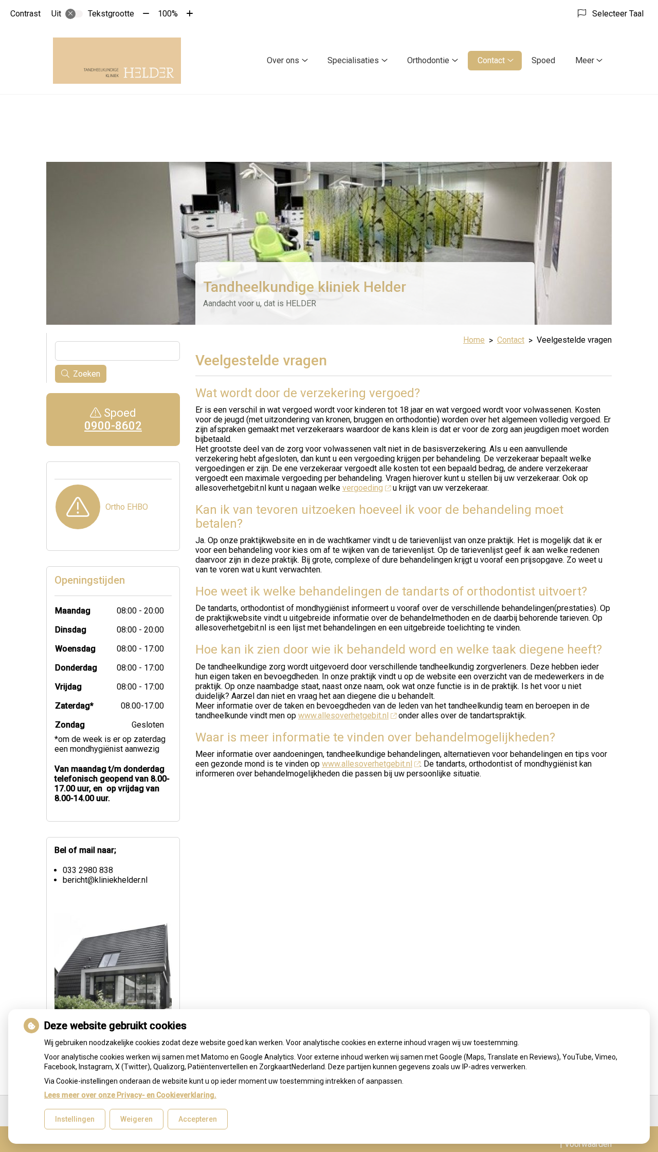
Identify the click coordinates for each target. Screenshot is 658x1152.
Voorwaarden (588, 1144)
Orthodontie (428, 60)
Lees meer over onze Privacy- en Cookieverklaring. (130, 1095)
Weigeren (136, 1119)
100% (168, 13)
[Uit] (74, 13)
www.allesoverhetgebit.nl (343, 715)
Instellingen (75, 1119)
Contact (491, 60)
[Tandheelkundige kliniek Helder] (117, 61)
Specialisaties (353, 60)
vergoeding (362, 488)
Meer (584, 60)
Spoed (543, 60)
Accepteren (197, 1119)
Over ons (283, 60)
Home (474, 340)
